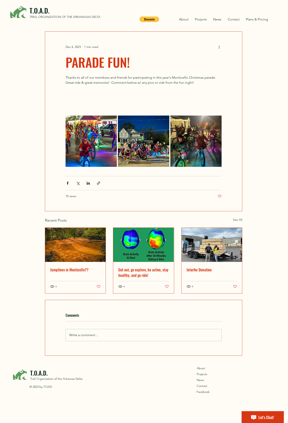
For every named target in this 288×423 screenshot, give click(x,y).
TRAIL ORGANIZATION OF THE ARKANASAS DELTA (65, 17)
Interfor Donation (199, 269)
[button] (149, 19)
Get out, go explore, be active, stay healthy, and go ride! (143, 272)
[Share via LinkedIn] (88, 183)
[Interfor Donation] (212, 245)
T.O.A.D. (40, 10)
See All (237, 220)
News (200, 380)
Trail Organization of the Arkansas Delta (56, 379)
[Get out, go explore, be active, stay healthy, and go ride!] (143, 245)
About (201, 368)
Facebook (203, 392)
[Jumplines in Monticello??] (75, 245)
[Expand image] (91, 141)
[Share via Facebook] (68, 183)
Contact (202, 386)
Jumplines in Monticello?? (69, 269)
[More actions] (219, 46)
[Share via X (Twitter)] (78, 183)
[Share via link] (99, 183)
